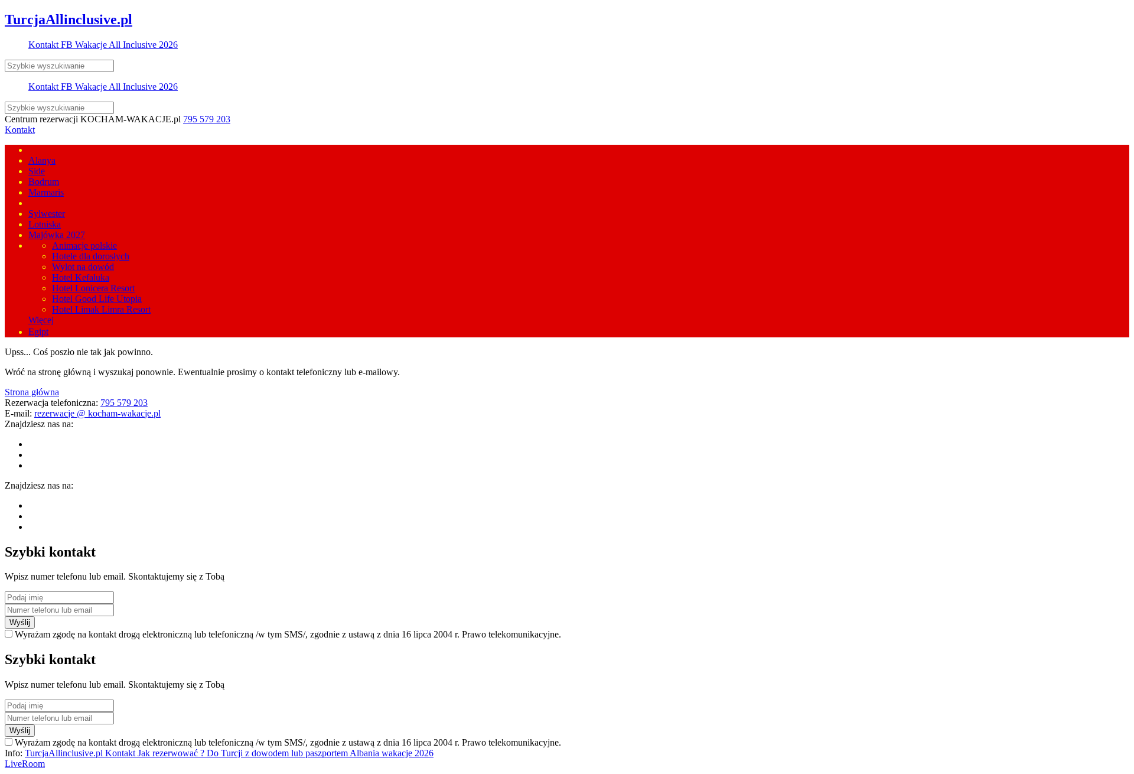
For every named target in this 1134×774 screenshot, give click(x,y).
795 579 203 (206, 119)
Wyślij (19, 622)
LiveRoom (25, 764)
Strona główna (32, 392)
